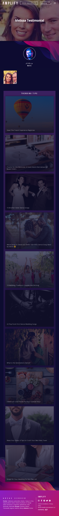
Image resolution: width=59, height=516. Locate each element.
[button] (45, 3)
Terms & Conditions (43, 504)
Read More (30, 132)
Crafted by (41, 509)
